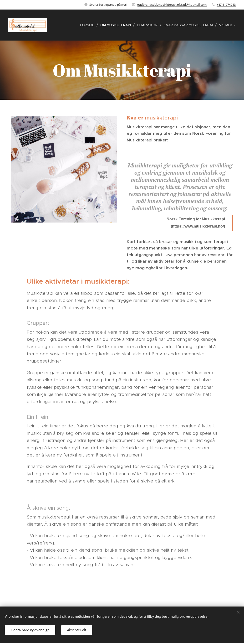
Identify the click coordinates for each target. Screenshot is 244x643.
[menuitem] (88, 25)
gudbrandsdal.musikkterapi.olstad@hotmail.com (172, 4)
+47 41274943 (226, 4)
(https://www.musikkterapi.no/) (198, 226)
